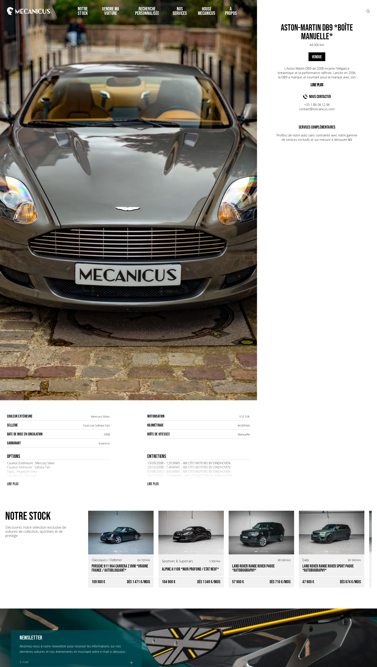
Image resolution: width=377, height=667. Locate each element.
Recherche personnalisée (147, 11)
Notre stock (83, 11)
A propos (231, 11)
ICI (350, 140)
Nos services (180, 11)
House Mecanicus (206, 11)
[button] (115, 551)
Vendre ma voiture (110, 11)
